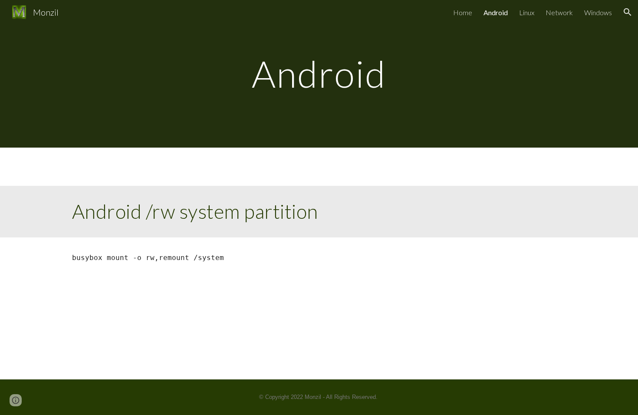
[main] (319, 74)
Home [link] (462, 12)
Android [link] (495, 12)
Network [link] (559, 12)
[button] (627, 12)
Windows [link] (598, 12)
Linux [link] (526, 12)
